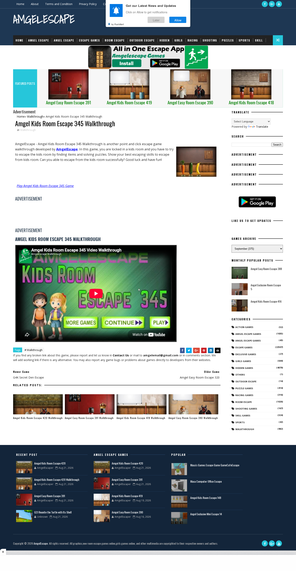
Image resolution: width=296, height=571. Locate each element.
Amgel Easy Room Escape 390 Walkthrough (193, 418)
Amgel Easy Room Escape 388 (266, 269)
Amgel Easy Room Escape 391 (49, 496)
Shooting (210, 40)
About (35, 4)
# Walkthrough (33, 350)
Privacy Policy (88, 4)
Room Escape (115, 40)
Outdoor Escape (142, 40)
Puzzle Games (244, 388)
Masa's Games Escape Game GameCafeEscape (214, 465)
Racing (192, 40)
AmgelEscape (44, 19)
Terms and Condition (58, 4)
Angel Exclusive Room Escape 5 (266, 287)
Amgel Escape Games (248, 333)
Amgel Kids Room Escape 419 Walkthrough (141, 418)
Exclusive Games (245, 354)
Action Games (244, 327)
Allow (177, 20)
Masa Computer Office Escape (206, 481)
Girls (178, 40)
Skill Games (242, 415)
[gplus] (272, 4)
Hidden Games (244, 367)
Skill (259, 40)
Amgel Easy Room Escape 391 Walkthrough (89, 418)
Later (156, 20)
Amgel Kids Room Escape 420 (49, 463)
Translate (262, 126)
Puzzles (228, 40)
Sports (244, 40)
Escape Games (89, 40)
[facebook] (265, 4)
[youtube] (279, 4)
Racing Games (244, 395)
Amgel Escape (38, 40)
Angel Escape (64, 40)
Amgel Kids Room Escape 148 (205, 497)
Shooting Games (246, 408)
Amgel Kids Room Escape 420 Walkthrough (38, 418)
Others (240, 374)
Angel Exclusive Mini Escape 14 (206, 514)
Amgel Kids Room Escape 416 (266, 301)
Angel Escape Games (248, 340)
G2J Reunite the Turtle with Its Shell (52, 512)
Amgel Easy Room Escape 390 (127, 512)
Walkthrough (28, 130)
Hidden (164, 40)
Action (21, 50)
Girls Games (243, 361)
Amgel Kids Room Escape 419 (127, 496)
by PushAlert (117, 24)
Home (20, 4)
